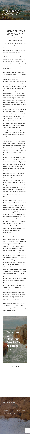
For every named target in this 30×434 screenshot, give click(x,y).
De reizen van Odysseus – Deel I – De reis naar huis (14, 340)
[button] (27, 2)
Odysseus (14, 8)
